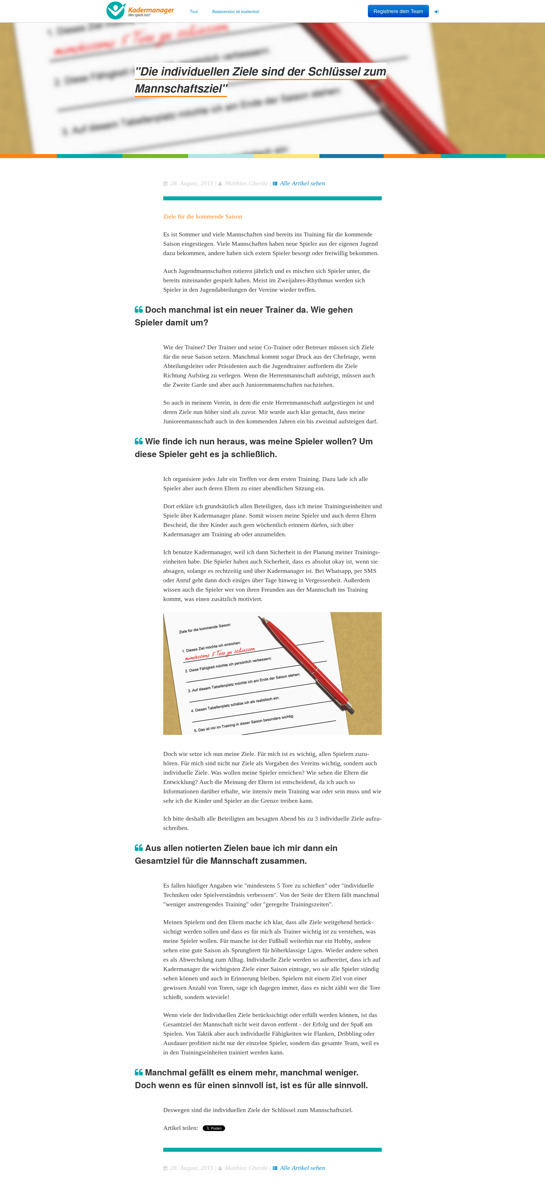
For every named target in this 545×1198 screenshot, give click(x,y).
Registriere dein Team (398, 10)
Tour (194, 11)
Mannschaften (244, 234)
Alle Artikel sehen (302, 183)
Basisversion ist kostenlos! (235, 11)
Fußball (278, 940)
